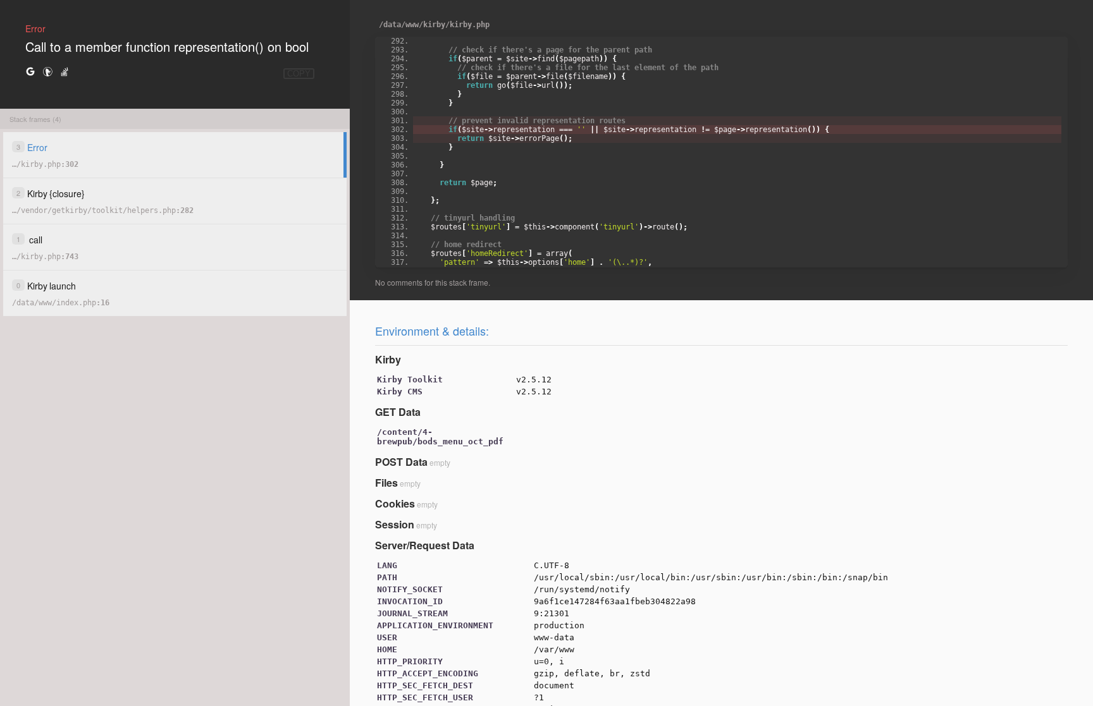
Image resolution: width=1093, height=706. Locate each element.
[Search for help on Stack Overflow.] (64, 71)
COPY (299, 73)
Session (394, 524)
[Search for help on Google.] (30, 71)
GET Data (398, 412)
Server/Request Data (424, 545)
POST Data (401, 461)
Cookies (395, 503)
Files (386, 482)
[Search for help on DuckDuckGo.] (47, 71)
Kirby (388, 359)
